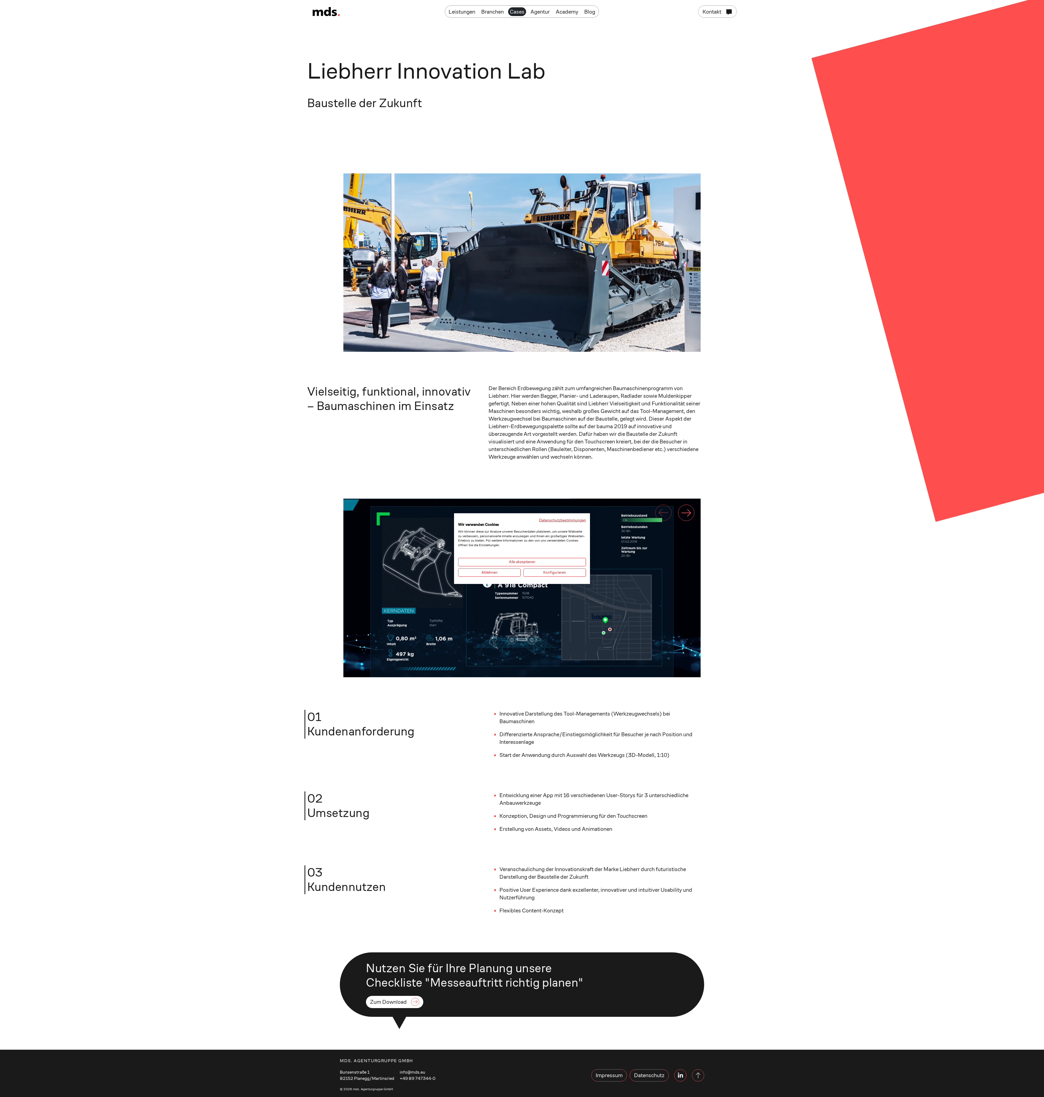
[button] (686, 513)
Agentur (540, 12)
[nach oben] (698, 1075)
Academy (567, 12)
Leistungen (462, 12)
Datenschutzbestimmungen (562, 520)
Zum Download (388, 1002)
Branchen (492, 12)
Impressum (609, 1075)
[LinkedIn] (680, 1075)
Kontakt (712, 12)
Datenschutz (649, 1075)
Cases (517, 12)
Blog (589, 12)
